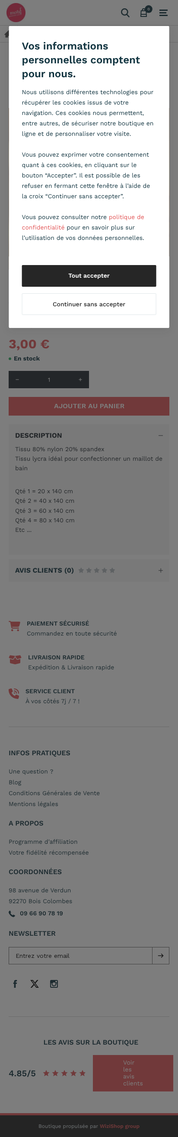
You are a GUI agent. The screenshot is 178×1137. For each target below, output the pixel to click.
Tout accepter (89, 275)
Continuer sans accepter (89, 304)
